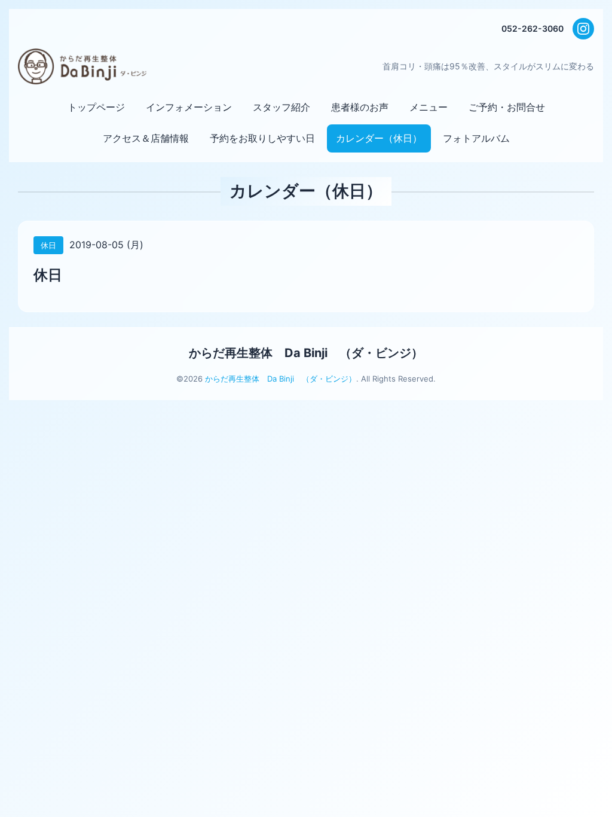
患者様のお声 (359, 107)
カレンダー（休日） (379, 138)
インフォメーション (189, 107)
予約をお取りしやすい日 (262, 138)
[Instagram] (583, 28)
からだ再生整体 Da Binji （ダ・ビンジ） (306, 353)
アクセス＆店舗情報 (146, 138)
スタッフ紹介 (281, 107)
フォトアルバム (476, 138)
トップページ (96, 107)
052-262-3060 (532, 28)
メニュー (428, 107)
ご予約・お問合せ (507, 107)
